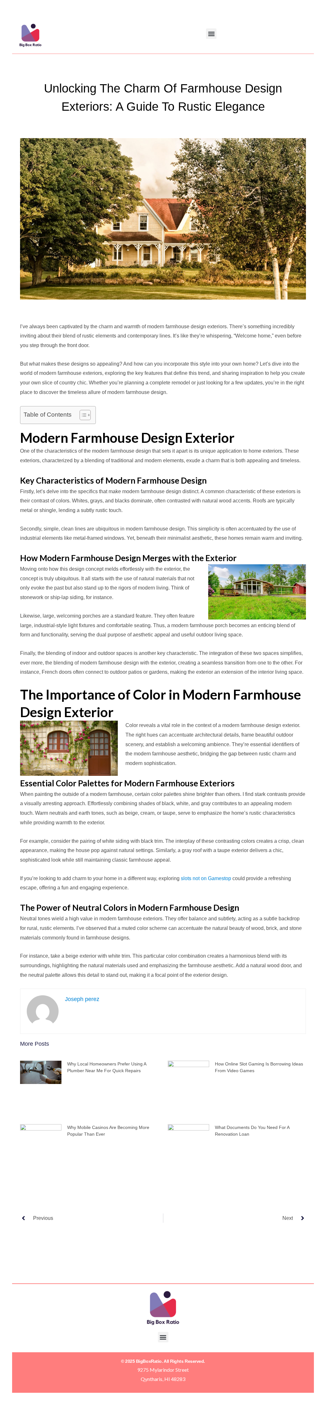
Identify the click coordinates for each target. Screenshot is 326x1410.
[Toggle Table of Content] (82, 415)
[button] (211, 33)
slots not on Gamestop (206, 878)
